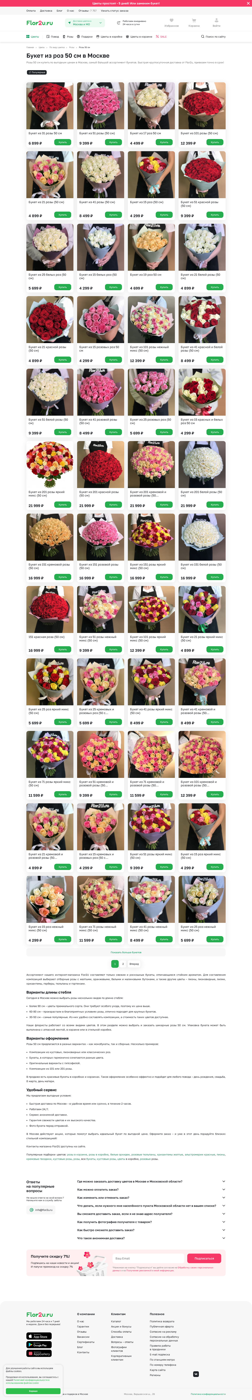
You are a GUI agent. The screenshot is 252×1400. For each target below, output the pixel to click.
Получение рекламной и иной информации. (150, 1270)
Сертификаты (85, 1341)
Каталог (116, 1321)
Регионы (155, 1375)
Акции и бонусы (121, 1326)
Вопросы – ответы (122, 1341)
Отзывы (87, 10)
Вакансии (83, 1336)
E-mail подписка (160, 1354)
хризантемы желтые (170, 1154)
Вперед (134, 963)
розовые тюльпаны (143, 1154)
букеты (90, 1158)
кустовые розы (62, 1158)
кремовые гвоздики (38, 1158)
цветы (121, 1158)
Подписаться (204, 1258)
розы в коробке (98, 1154)
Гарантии (83, 1326)
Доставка (46, 10)
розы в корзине (77, 1154)
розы (76, 1158)
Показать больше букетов (126, 952)
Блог (60, 10)
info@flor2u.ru (43, 1209)
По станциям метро (162, 1359)
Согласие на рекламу (163, 1331)
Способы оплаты (121, 1331)
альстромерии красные (200, 1154)
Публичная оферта (162, 1326)
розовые (145, 1158)
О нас (70, 10)
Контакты (83, 1352)
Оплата (31, 10)
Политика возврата (162, 1321)
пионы (221, 1154)
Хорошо (33, 1391)
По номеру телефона (163, 1364)
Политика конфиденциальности (208, 1394)
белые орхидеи (120, 1154)
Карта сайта (157, 1369)
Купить (63, 142)
